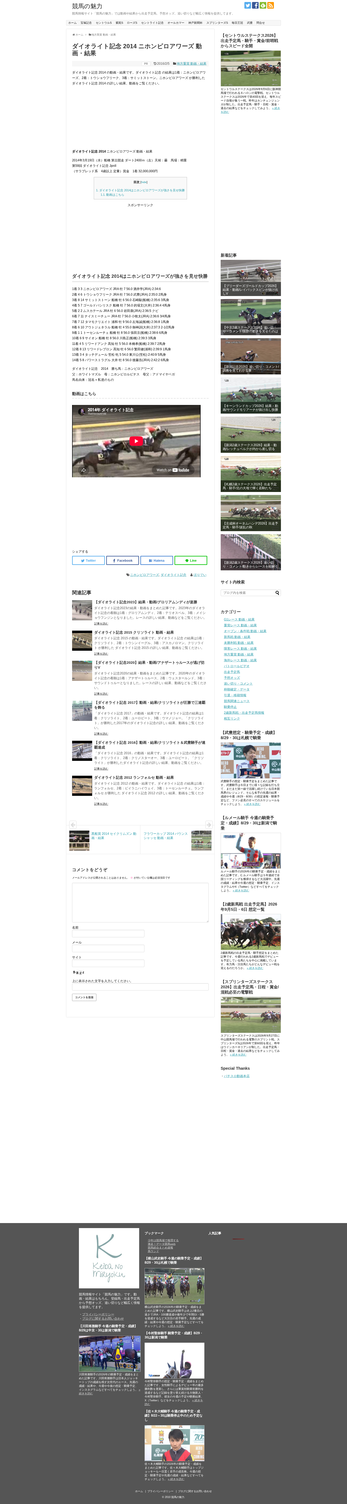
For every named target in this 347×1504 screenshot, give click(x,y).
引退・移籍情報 (235, 695)
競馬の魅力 (87, 6)
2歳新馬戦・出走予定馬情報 (244, 712)
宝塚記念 (86, 22)
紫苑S (119, 22)
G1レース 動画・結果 (239, 619)
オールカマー (175, 22)
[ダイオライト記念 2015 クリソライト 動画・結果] (82, 641)
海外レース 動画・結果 (240, 660)
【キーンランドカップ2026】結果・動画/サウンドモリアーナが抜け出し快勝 (250, 407)
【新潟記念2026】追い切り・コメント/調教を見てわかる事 (251, 368)
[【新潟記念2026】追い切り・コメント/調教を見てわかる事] (251, 356)
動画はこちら (112, 194)
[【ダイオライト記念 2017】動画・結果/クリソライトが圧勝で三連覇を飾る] (82, 711)
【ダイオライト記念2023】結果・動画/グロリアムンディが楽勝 (145, 602)
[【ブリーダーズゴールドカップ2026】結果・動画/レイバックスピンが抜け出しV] (251, 278)
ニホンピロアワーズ (144, 575)
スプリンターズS (217, 22)
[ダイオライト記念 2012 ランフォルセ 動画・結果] (82, 786)
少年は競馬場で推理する (163, 1240)
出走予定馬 (232, 672)
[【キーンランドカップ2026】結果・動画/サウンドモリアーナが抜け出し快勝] (251, 395)
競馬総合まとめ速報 (160, 1247)
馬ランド (153, 1251)
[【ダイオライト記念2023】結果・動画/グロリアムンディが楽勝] (82, 610)
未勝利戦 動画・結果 (239, 642)
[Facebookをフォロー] (255, 5)
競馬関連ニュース (237, 701)
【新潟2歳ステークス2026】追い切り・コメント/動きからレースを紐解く (250, 564)
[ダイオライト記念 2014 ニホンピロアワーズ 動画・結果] (156, 560)
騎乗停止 (230, 707)
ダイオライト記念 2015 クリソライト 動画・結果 (134, 632)
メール (77, 942)
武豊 (250, 22)
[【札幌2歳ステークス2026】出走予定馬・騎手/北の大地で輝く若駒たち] (251, 474)
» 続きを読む (252, 804)
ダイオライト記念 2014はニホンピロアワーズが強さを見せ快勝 (140, 190)
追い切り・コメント (238, 683)
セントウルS (104, 22)
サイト (77, 957)
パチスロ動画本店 (237, 1076)
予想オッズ (232, 677)
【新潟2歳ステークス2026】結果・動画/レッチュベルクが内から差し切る (250, 447)
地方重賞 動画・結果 (191, 63)
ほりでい (200, 575)
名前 (75, 927)
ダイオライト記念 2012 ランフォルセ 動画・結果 (134, 778)
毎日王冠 (237, 22)
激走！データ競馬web (162, 1244)
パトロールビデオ (237, 666)
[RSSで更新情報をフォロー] (270, 5)
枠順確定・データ (237, 689)
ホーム (72, 22)
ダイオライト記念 (173, 575)
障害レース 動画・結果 (240, 648)
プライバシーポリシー (98, 1314)
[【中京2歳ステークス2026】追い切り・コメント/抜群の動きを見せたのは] (251, 317)
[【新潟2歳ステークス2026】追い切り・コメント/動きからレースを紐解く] (251, 552)
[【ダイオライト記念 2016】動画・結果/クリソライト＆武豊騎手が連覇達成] (82, 751)
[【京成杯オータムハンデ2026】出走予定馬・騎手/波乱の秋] (251, 513)
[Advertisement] (140, 117)
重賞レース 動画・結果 (240, 625)
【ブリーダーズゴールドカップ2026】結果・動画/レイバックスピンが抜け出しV (250, 289)
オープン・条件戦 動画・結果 (245, 631)
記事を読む (101, 623)
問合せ (260, 22)
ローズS (132, 22)
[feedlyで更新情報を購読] (263, 5)
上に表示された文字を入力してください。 (102, 981)
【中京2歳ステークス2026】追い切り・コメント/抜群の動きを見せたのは (250, 329)
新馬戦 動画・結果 (237, 637)
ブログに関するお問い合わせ (103, 1318)
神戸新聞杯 (195, 22)
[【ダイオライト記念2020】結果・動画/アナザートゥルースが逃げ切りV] (82, 671)
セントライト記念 (152, 22)
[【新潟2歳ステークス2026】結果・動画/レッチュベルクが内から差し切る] (251, 435)
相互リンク (232, 718)
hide (144, 182)
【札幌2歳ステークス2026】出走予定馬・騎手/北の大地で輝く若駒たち (250, 486)
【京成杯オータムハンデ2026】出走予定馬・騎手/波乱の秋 (250, 525)
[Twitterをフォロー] (247, 5)
